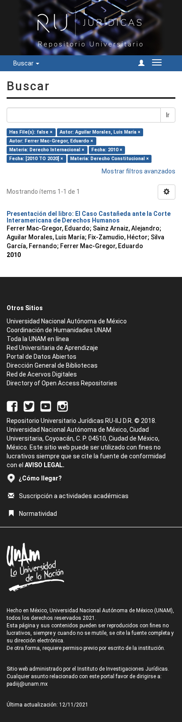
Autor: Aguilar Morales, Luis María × (100, 132)
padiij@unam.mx (27, 684)
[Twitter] (28, 406)
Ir (168, 115)
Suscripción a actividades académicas (74, 495)
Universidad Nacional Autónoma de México (67, 321)
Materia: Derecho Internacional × (46, 150)
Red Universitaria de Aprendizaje (52, 347)
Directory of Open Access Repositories (62, 383)
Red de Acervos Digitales (42, 374)
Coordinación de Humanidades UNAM (59, 330)
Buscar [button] (24, 63)
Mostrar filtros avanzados (138, 171)
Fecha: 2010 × (106, 150)
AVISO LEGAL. (44, 465)
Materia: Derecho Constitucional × (109, 158)
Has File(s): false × (31, 132)
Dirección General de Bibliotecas (52, 365)
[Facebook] (12, 406)
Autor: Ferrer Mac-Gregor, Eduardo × (51, 141)
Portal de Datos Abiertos (41, 356)
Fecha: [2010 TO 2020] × (36, 158)
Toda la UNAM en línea (38, 338)
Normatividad (38, 513)
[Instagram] (62, 406)
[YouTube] (45, 406)
